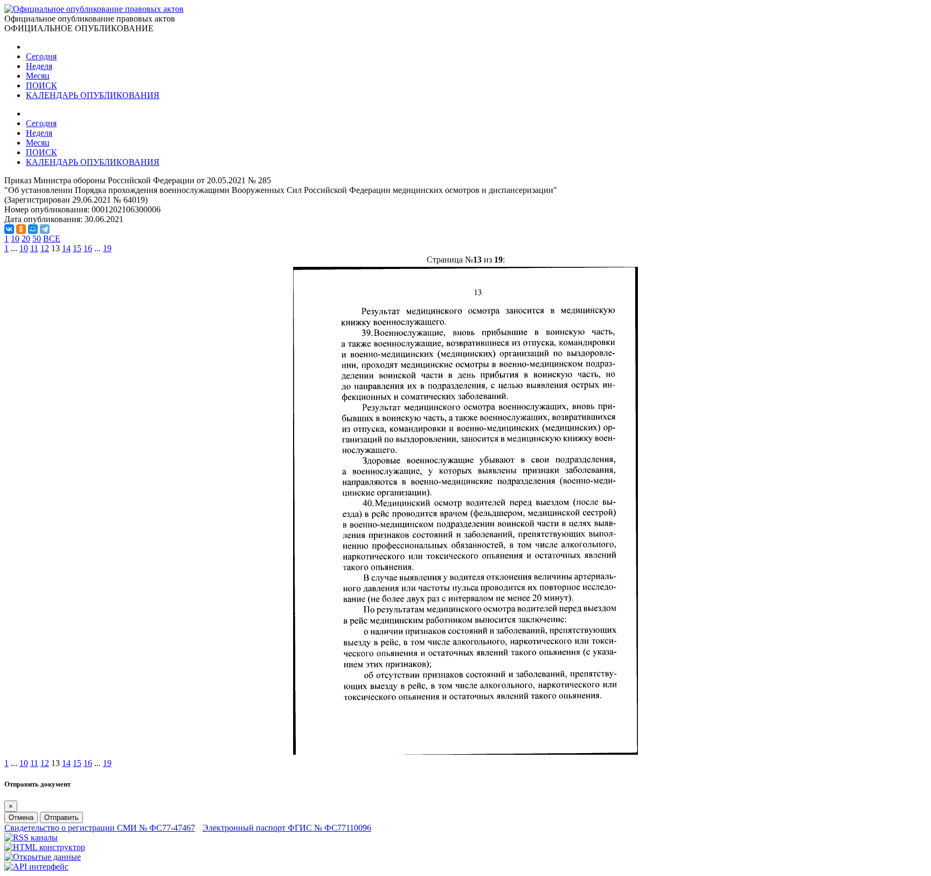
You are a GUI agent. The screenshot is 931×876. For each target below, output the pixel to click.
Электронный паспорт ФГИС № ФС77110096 (287, 827)
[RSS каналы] (31, 837)
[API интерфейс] (36, 866)
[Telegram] (45, 229)
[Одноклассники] (21, 229)
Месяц (38, 75)
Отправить (61, 817)
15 (77, 248)
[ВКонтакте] (9, 229)
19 (107, 248)
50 (36, 238)
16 (88, 248)
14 (66, 248)
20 (26, 238)
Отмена (21, 817)
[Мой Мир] (33, 229)
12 (44, 248)
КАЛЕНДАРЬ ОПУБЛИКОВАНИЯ (92, 95)
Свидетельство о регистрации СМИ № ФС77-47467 (99, 827)
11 (34, 248)
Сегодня (41, 56)
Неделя (39, 66)
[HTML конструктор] (44, 847)
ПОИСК (41, 85)
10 (15, 238)
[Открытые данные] (42, 856)
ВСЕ (51, 238)
